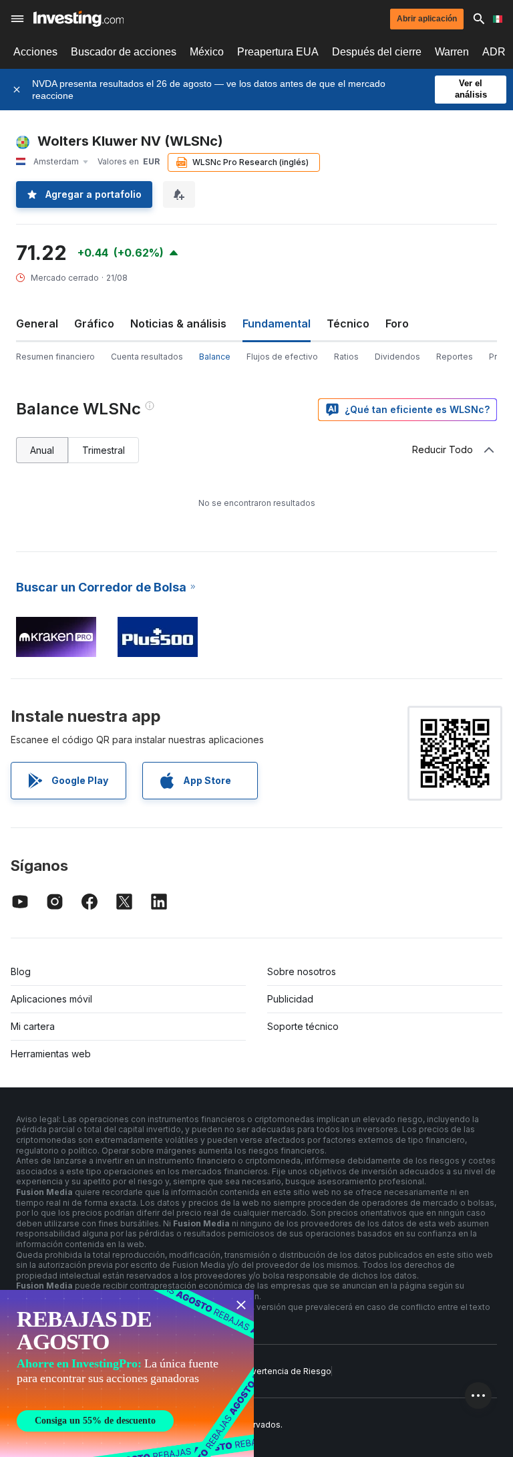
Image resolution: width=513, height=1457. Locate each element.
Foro (397, 323)
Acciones (35, 51)
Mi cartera (33, 1026)
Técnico (348, 323)
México (207, 51)
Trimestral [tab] (103, 450)
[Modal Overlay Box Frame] (127, 1373)
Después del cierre (376, 51)
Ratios (346, 357)
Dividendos (397, 357)
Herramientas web (51, 1053)
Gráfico (94, 323)
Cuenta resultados (147, 357)
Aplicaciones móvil (51, 999)
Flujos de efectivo (282, 357)
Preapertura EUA (278, 51)
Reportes (454, 357)
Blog (21, 971)
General (37, 323)
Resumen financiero (55, 357)
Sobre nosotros (301, 971)
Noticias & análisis (178, 323)
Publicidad (290, 999)
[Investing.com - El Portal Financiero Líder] (78, 19)
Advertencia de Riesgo (286, 1371)
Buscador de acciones (123, 51)
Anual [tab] (42, 450)
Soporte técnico (303, 1026)
